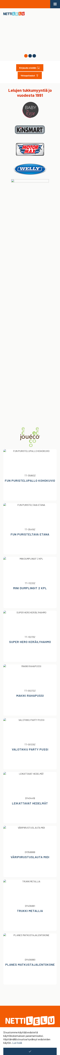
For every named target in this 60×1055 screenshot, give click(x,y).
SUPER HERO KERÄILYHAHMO (30, 642)
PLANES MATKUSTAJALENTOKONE (30, 964)
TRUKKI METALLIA (30, 911)
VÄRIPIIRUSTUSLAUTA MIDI (30, 857)
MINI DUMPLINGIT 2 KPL (30, 588)
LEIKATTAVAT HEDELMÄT (30, 803)
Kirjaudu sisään (27, 67)
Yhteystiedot (28, 75)
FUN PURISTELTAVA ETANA (30, 534)
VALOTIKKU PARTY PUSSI (30, 749)
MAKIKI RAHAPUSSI (30, 695)
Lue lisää (17, 1042)
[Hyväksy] (30, 1051)
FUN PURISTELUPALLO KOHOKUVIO (30, 480)
